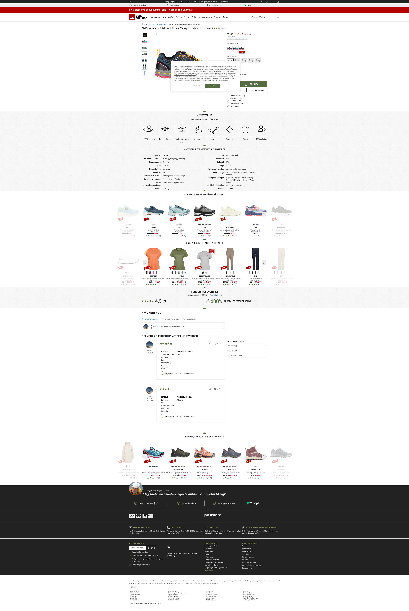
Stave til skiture (210, 600)
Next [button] (265, 129)
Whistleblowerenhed (249, 562)
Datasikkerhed (219, 562)
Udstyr (171, 17)
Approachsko (134, 600)
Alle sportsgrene (205, 17)
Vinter (194, 17)
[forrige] (145, 214)
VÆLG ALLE (212, 86)
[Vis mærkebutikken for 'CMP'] (145, 35)
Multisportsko (161, 24)
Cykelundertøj (247, 596)
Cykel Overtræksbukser (250, 598)
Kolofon (245, 560)
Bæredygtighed (247, 568)
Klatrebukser (210, 593)
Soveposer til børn (135, 595)
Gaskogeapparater (173, 598)
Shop (130, 2)
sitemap (159, 603)
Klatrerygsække (211, 596)
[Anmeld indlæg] (220, 344)
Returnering (208, 557)
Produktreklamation (211, 560)
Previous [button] (144, 129)
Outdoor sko (150, 24)
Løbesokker (133, 598)
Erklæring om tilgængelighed (252, 565)
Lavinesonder (210, 598)
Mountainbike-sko (249, 593)
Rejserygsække (173, 595)
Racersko (246, 591)
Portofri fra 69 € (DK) (139, 5)
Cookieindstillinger (211, 565)
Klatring (179, 17)
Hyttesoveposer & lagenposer (177, 593)
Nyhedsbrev (246, 551)
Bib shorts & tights (249, 595)
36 (230, 61)
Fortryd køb (208, 570)
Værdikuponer (247, 554)
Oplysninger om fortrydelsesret (215, 568)
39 (251, 61)
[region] (205, 76)
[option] (149, 131)
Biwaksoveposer (173, 591)
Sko (164, 17)
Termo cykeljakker (249, 600)
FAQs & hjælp (209, 551)
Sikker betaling (175, 5)
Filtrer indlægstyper (235, 341)
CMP (144, 28)
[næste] (264, 214)
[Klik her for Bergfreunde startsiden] (138, 17)
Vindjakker (133, 596)
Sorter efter (232, 351)
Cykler (187, 17)
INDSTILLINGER (197, 86)
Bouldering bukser (211, 595)
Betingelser (208, 562)
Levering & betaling (211, 546)
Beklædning (156, 17)
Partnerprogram (248, 557)
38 (244, 61)
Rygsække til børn (173, 600)
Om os (244, 546)
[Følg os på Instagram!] (170, 548)
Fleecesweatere (135, 593)
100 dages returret (215, 5)
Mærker (217, 17)
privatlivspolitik (223, 80)
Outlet (225, 17)
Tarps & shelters (173, 596)
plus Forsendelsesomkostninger (237, 39)
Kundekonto (246, 549)
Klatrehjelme (210, 591)
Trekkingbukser (135, 591)
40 (258, 61)
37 (237, 61)
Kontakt (207, 554)
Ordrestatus (208, 549)
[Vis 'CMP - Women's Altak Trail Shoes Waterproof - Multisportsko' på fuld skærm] (156, 34)
